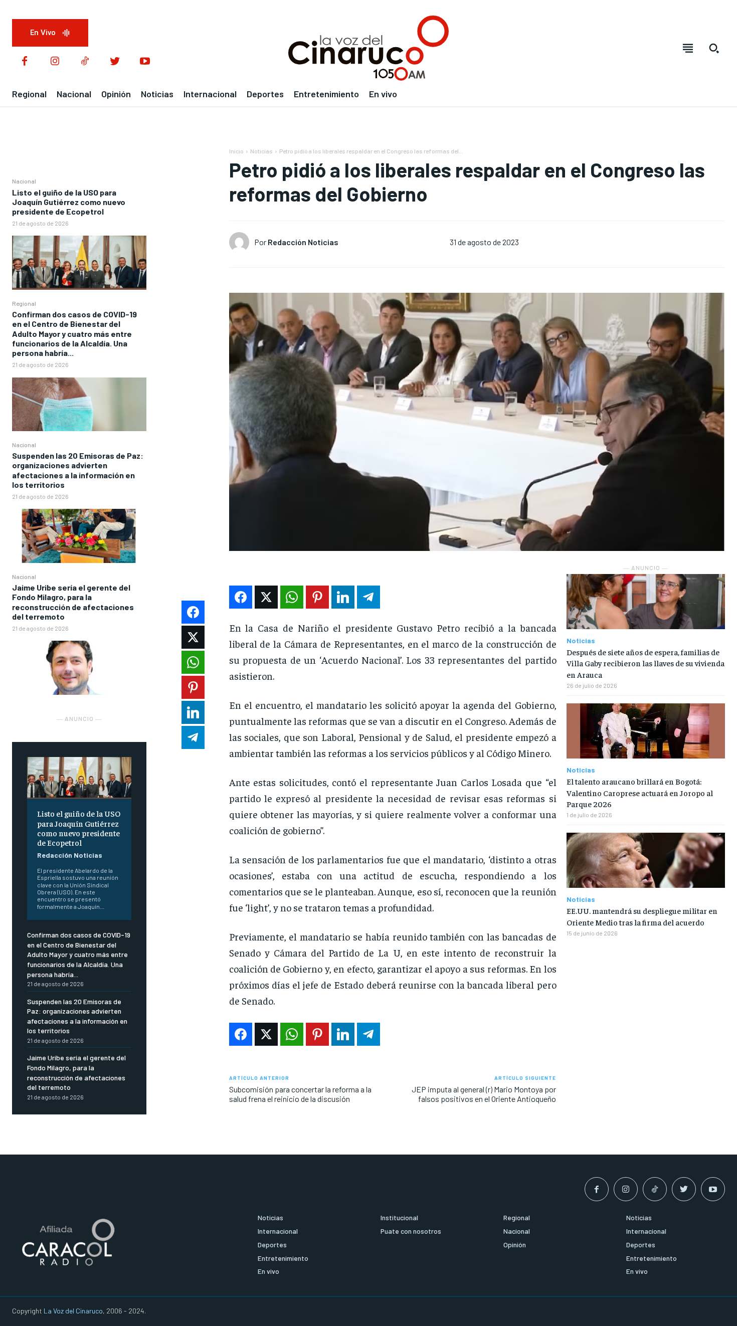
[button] (714, 48)
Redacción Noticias (69, 855)
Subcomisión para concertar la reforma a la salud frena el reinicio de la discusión (300, 1093)
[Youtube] (144, 61)
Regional (24, 303)
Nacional (24, 180)
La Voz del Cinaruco (73, 1310)
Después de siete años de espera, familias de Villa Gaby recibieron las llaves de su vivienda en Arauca (645, 663)
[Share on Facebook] (240, 597)
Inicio (236, 150)
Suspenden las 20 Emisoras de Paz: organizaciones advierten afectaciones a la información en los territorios (77, 470)
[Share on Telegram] (368, 597)
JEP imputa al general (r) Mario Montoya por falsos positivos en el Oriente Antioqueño (484, 1093)
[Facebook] (24, 61)
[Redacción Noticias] (241, 242)
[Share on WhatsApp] (291, 597)
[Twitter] (114, 61)
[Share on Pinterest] (317, 597)
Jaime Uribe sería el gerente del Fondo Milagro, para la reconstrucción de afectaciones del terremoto (73, 602)
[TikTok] (84, 61)
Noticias (261, 150)
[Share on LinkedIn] (342, 597)
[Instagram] (54, 61)
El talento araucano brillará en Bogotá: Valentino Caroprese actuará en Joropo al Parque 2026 (640, 792)
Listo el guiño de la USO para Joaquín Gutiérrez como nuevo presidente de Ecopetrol (68, 201)
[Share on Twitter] (266, 597)
